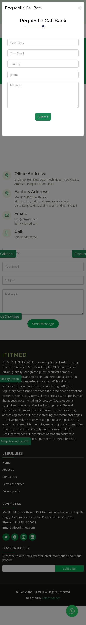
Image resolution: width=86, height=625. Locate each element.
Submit (43, 117)
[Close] (79, 8)
